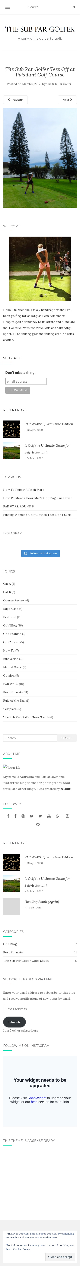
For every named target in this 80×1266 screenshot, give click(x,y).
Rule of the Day (14, 700)
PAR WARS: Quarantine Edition (49, 424)
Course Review (14, 600)
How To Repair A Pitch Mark (23, 490)
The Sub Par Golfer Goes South (26, 717)
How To (9, 650)
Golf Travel (11, 642)
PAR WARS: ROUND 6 (18, 506)
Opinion (9, 675)
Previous (16, 100)
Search (66, 738)
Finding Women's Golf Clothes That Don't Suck (37, 515)
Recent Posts (15, 410)
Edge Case (10, 609)
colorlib (66, 789)
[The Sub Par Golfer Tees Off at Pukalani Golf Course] (40, 158)
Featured (9, 617)
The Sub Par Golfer (58, 84)
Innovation (10, 659)
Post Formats (13, 692)
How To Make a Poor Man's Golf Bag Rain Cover (37, 498)
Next (66, 100)
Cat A (7, 584)
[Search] (74, 7)
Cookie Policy (21, 1249)
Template (10, 709)
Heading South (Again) (42, 901)
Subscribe (12, 358)
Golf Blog (10, 625)
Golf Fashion (12, 634)
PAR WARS (10, 684)
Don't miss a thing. (20, 372)
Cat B (7, 592)
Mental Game (12, 667)
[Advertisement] (40, 1181)
